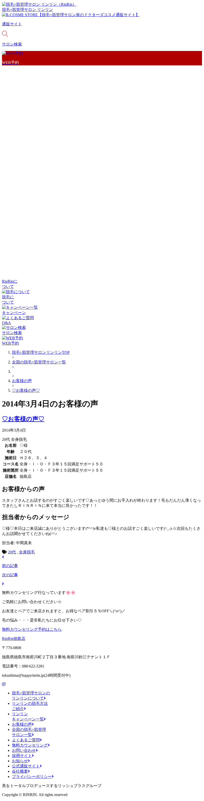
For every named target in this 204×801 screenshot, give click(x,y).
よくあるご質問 (26, 740)
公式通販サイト (26, 766)
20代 (12, 552)
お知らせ (20, 761)
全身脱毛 (27, 552)
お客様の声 (22, 724)
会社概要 (20, 771)
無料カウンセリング (30, 745)
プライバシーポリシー (32, 776)
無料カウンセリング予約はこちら (32, 629)
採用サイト (22, 756)
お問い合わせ (24, 750)
